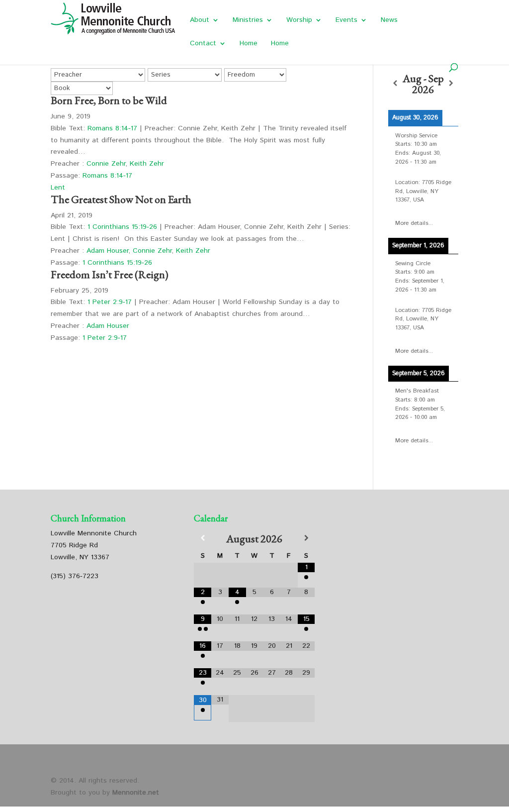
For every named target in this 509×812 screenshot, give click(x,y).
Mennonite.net (135, 793)
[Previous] (395, 84)
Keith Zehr (147, 164)
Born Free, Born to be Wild (109, 100)
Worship (299, 20)
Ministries (248, 20)
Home (248, 44)
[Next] (451, 84)
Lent (58, 188)
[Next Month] (306, 538)
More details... (414, 223)
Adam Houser (107, 251)
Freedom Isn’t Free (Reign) (110, 274)
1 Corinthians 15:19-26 (122, 227)
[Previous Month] (202, 538)
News (389, 20)
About (199, 20)
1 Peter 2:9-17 (109, 302)
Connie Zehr (105, 164)
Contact (203, 44)
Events (346, 20)
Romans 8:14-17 (112, 128)
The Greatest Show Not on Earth (121, 199)
